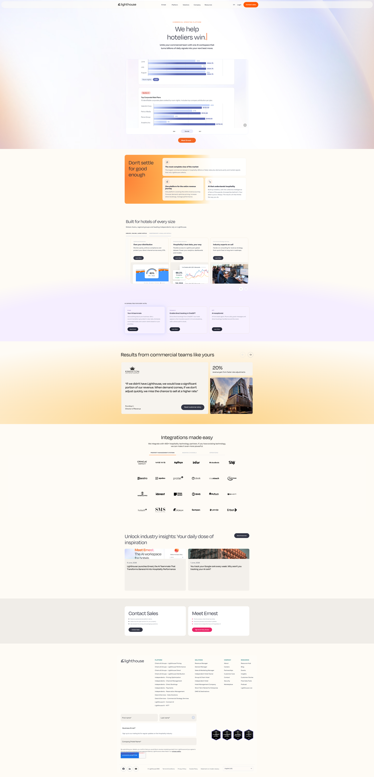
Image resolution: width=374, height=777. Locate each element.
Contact (227, 677)
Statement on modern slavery (210, 769)
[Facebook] (123, 769)
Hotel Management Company (205, 684)
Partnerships (228, 670)
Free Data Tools (246, 681)
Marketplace (228, 684)
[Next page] (246, 289)
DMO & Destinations (202, 691)
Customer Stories (247, 677)
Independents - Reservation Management (169, 691)
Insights (244, 674)
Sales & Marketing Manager (204, 670)
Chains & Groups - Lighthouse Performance (170, 667)
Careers (226, 667)
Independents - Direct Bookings (166, 684)
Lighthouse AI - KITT (162, 705)
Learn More (141, 258)
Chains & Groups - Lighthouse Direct (168, 670)
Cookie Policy (193, 769)
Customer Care (229, 674)
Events (243, 670)
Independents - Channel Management (168, 681)
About (226, 663)
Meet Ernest (133, 329)
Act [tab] (200, 131)
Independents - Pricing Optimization (168, 677)
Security (227, 681)
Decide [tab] (187, 131)
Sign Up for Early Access (202, 629)
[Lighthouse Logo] (127, 5)
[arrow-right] (250, 355)
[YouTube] (136, 769)
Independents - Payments (164, 688)
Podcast (244, 684)
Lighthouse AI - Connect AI (164, 702)
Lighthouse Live (246, 688)
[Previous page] (241, 289)
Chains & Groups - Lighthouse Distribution (170, 674)
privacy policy (176, 751)
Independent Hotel (201, 681)
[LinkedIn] (129, 769)
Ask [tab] (174, 131)
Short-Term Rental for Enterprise (206, 688)
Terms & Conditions (169, 769)
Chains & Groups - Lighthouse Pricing (168, 663)
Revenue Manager (201, 663)
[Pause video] (245, 125)
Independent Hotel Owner (204, 674)
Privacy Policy (182, 769)
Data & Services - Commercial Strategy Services (172, 698)
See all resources (242, 535)
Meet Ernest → (187, 140)
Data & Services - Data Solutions (166, 695)
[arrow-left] (242, 355)
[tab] (137, 233)
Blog (242, 667)
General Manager (201, 667)
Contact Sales (136, 629)
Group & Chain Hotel (202, 677)
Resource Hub (246, 663)
